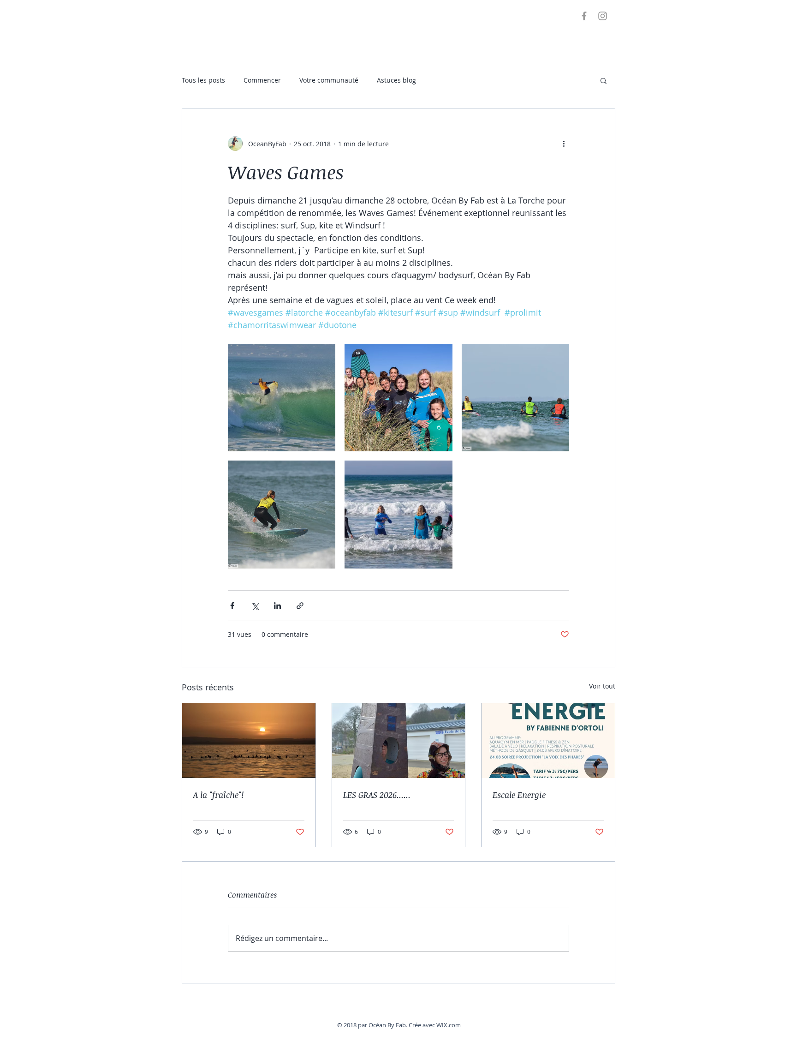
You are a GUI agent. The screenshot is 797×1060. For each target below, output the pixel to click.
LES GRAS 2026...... (376, 794)
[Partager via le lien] (300, 605)
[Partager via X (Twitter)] (254, 605)
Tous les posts (203, 80)
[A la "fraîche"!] (248, 740)
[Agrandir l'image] (281, 397)
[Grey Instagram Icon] (602, 16)
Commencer (262, 80)
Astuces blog (396, 80)
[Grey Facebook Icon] (584, 16)
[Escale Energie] (548, 740)
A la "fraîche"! (218, 794)
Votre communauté (328, 80)
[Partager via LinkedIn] (277, 605)
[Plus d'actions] (563, 143)
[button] (603, 80)
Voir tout (602, 686)
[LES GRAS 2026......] (398, 740)
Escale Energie (519, 794)
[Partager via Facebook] (232, 605)
